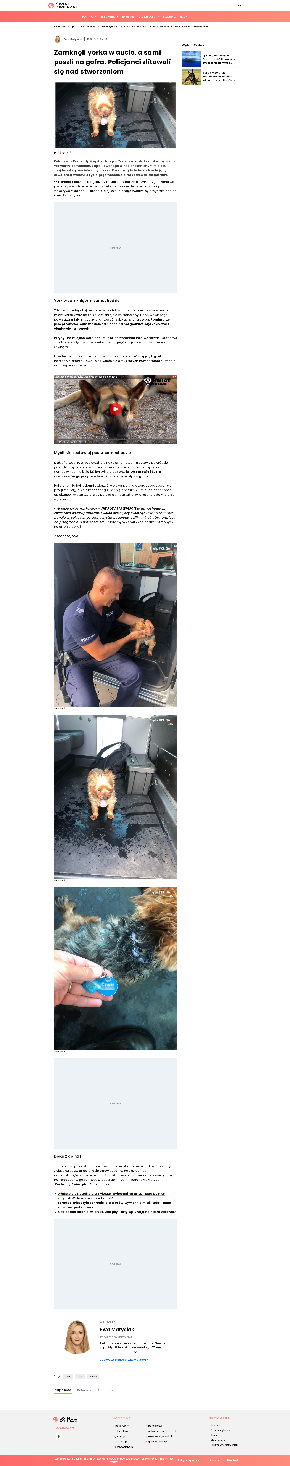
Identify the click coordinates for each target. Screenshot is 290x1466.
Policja (93, 1376)
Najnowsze (63, 1390)
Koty (93, 17)
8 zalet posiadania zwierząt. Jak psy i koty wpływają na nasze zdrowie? (117, 1212)
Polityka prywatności (189, 1460)
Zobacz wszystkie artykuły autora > (124, 1360)
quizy (183, 17)
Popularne (106, 1390)
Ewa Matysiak (73, 39)
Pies (80, 1376)
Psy (84, 17)
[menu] (59, 1436)
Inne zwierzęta (109, 17)
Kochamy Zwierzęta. (72, 1184)
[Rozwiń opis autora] (135, 1352)
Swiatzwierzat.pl (64, 26)
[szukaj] (240, 5)
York (68, 1376)
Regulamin (233, 1460)
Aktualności (88, 26)
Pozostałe (169, 17)
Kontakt (214, 1460)
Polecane (84, 1390)
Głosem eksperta (149, 17)
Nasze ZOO (128, 17)
